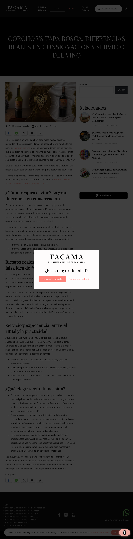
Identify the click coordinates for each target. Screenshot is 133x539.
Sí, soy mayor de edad (52, 279)
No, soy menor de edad (80, 279)
